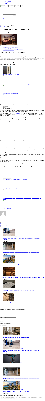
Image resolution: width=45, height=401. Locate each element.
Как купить (5, 19)
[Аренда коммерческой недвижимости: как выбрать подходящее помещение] (9, 249)
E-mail (1, 321)
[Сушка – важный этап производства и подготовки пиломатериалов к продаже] (9, 300)
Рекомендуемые (23, 335)
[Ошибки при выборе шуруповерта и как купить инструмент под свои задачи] (11, 362)
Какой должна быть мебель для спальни (10, 47)
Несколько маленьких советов (8, 50)
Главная (5, 8)
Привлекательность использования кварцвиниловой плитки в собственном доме (15, 223)
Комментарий (3, 317)
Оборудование (23, 362)
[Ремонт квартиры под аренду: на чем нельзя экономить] (11, 335)
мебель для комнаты (16, 113)
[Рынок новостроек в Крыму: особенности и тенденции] (9, 262)
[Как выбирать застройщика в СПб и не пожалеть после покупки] (9, 288)
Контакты (7, 3)
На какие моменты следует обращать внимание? (14, 49)
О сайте (6, 2)
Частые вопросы (8, 1)
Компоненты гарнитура (7, 48)
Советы (5, 26)
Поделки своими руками (7, 22)
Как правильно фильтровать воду (6, 225)
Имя (1, 319)
